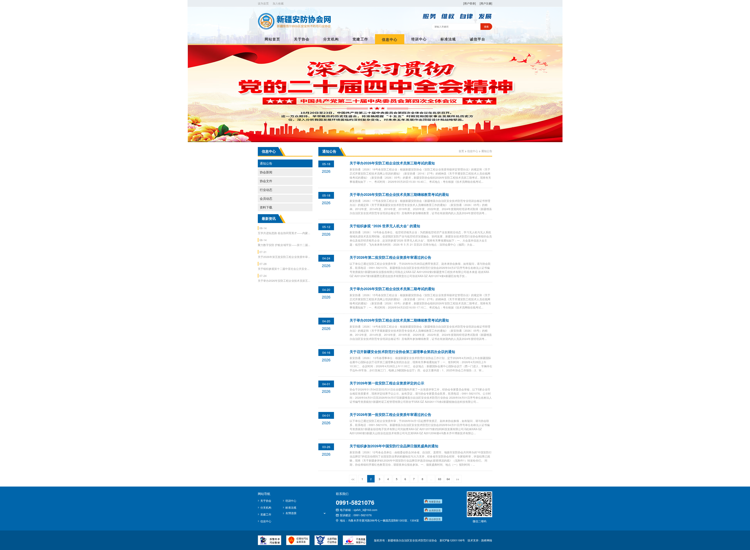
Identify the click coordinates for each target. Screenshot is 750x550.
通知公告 (266, 163)
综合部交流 (435, 519)
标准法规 (448, 39)
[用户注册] (486, 3)
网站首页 (272, 39)
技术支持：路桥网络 (480, 540)
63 (439, 479)
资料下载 (266, 207)
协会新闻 (266, 172)
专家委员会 (435, 501)
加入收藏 (278, 3)
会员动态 (266, 198)
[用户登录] (469, 3)
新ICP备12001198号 (452, 540)
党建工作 (360, 39)
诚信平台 (477, 39)
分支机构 (331, 39)
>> (457, 479)
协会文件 (266, 181)
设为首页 (263, 3)
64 (448, 479)
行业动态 (266, 189)
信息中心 (389, 39)
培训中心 (419, 39)
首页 (461, 151)
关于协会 (302, 39)
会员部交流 (435, 510)
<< (352, 479)
